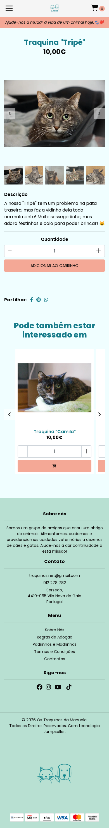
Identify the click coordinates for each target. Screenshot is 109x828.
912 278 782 (54, 583)
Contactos (54, 659)
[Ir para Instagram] (48, 688)
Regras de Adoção (54, 637)
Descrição (16, 194)
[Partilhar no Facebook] (31, 300)
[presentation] (9, 113)
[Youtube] (57, 688)
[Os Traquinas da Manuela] (54, 8)
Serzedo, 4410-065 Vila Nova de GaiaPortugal (54, 595)
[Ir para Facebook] (39, 688)
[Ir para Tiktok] (68, 688)
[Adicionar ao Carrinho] (54, 466)
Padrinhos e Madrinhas (55, 644)
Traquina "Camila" (55, 431)
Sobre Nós (54, 630)
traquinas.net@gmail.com (54, 575)
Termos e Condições (54, 651)
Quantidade (54, 239)
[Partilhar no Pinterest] (38, 300)
